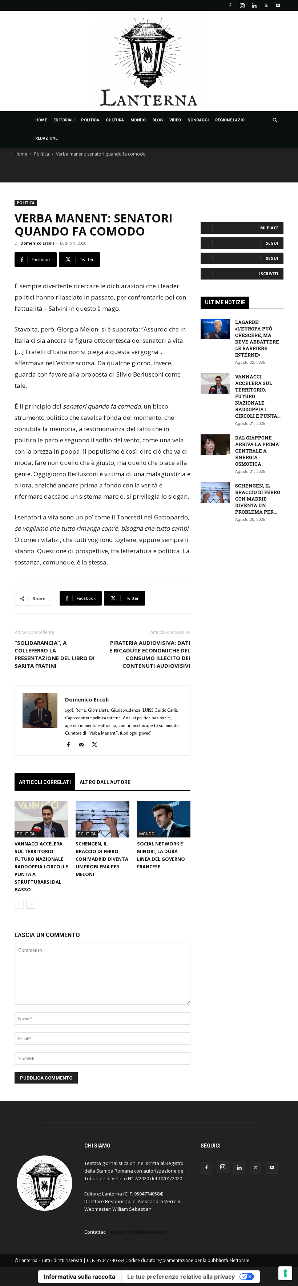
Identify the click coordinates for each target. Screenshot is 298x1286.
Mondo (138, 120)
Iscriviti (268, 273)
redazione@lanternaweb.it (138, 1232)
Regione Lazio (230, 120)
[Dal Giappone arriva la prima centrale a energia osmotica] (215, 444)
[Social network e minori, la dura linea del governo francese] (163, 819)
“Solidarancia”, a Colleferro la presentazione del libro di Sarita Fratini (55, 654)
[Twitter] (266, 5)
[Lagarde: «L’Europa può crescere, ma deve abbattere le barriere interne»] (215, 329)
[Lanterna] (149, 61)
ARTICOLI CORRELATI (45, 782)
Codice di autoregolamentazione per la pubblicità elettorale (187, 1260)
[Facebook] (230, 5)
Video (175, 120)
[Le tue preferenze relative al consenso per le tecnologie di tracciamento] (285, 1273)
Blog (157, 120)
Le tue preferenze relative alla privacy (181, 1276)
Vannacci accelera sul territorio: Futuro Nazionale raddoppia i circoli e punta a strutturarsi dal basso (41, 866)
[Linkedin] (254, 5)
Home (41, 120)
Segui (272, 243)
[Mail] (84, 745)
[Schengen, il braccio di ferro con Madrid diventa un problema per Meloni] (102, 819)
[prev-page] (19, 904)
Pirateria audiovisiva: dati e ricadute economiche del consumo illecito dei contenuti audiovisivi (149, 654)
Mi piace (269, 227)
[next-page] (30, 904)
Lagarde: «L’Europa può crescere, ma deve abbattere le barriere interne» (257, 338)
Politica (90, 120)
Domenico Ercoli (37, 243)
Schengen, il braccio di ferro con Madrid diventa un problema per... (257, 498)
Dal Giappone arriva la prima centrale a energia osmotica (257, 450)
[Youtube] (278, 5)
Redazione (46, 138)
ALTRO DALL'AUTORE (105, 782)
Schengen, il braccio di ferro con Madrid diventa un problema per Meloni (102, 858)
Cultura (115, 120)
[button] (274, 120)
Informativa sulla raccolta (79, 1276)
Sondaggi (198, 120)
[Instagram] (242, 5)
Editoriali (63, 120)
